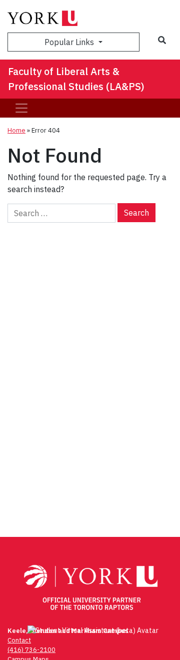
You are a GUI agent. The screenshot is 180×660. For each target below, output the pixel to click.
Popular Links (70, 42)
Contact (19, 640)
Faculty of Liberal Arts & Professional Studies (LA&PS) (76, 79)
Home (17, 130)
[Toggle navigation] (21, 108)
